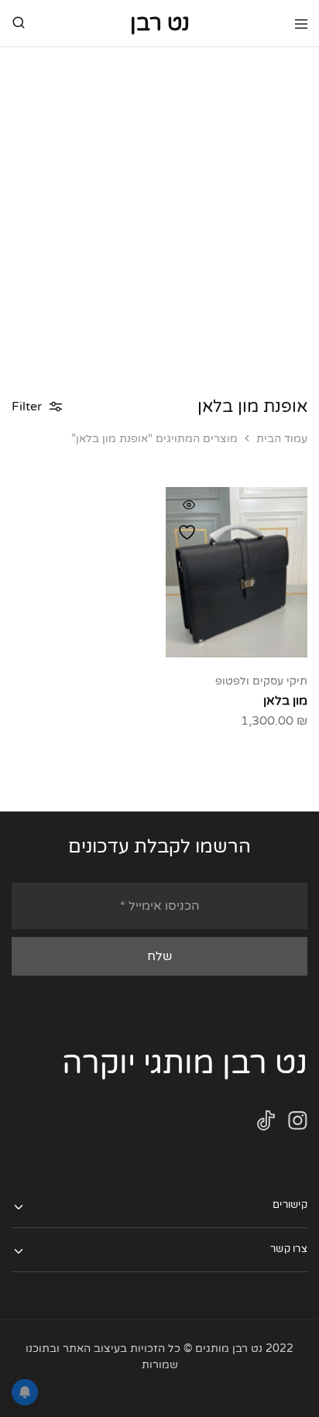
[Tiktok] (266, 1123)
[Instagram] (298, 1123)
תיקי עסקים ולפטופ (261, 681)
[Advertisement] (159, 214)
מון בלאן (285, 700)
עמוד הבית (281, 438)
